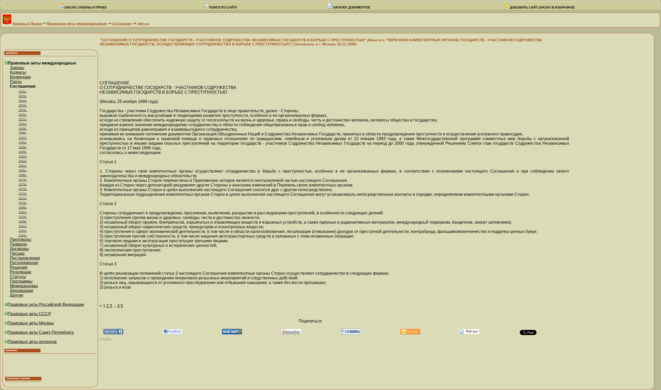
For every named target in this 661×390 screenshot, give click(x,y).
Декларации (21, 290)
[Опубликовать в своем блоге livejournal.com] (351, 333)
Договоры (19, 249)
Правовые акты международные (77, 23)
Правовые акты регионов (32, 341)
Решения (18, 267)
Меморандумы (24, 286)
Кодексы (18, 72)
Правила (18, 244)
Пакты (16, 81)
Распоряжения (24, 263)
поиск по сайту (222, 7)
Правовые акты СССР (29, 314)
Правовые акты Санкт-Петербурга (41, 332)
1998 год (143, 23)
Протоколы (20, 239)
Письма (17, 253)
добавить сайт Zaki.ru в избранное (542, 7)
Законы (17, 68)
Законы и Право (27, 23)
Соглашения (121, 24)
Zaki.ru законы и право (85, 7)
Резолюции (20, 272)
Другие (16, 295)
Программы (21, 281)
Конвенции (20, 77)
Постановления (25, 258)
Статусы (18, 276)
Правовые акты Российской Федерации (46, 304)
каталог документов (351, 7)
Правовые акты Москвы (31, 323)
